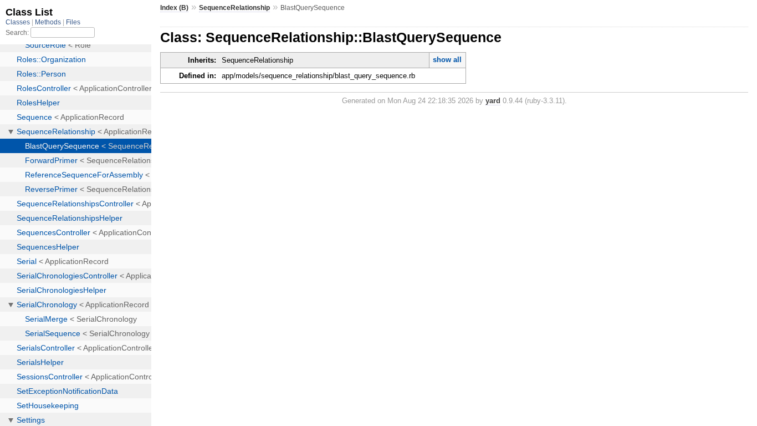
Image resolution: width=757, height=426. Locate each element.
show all (447, 59)
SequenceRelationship (234, 8)
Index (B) (174, 8)
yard (492, 101)
